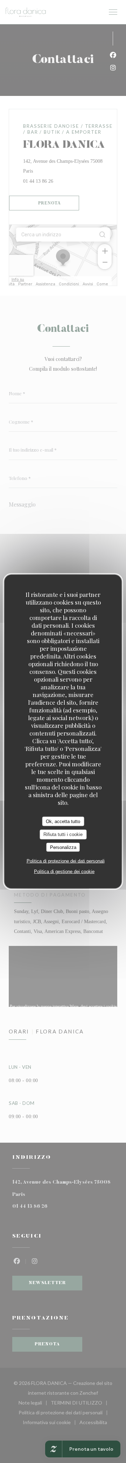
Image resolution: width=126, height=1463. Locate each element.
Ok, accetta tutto (63, 821)
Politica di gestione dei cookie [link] (64, 871)
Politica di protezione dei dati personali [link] (66, 861)
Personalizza (63, 847)
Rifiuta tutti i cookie (63, 834)
